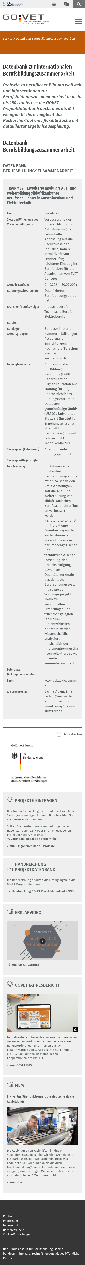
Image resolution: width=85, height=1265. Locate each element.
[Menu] (78, 21)
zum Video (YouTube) (26, 965)
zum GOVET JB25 (21, 1065)
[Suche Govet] (79, 4)
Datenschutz (11, 1225)
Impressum (10, 1221)
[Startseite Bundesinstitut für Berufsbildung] (11, 4)
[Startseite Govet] (29, 18)
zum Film (16, 1182)
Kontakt (8, 1216)
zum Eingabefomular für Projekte (32, 846)
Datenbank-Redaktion (25, 839)
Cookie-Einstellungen (17, 1234)
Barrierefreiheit (13, 1230)
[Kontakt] (66, 4)
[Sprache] (54, 4)
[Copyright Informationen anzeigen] (75, 1029)
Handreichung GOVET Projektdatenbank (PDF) (43, 891)
